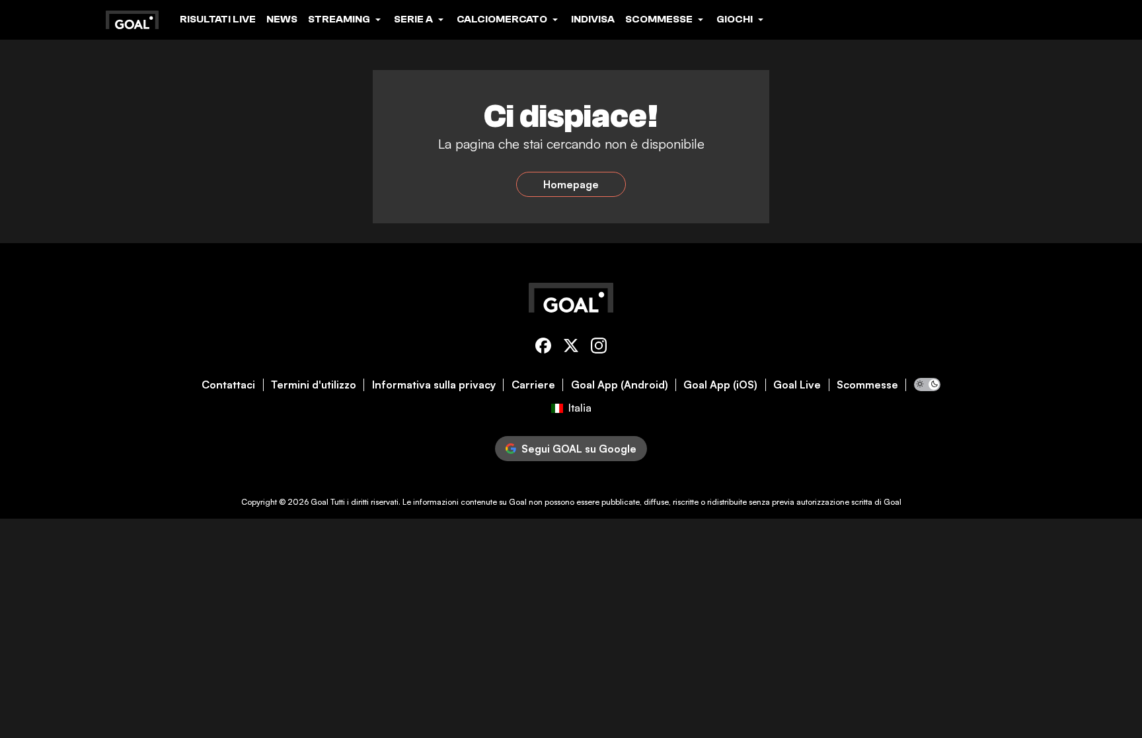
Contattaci (228, 385)
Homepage (571, 184)
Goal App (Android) (619, 385)
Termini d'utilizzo (313, 385)
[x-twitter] (571, 348)
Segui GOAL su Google (578, 448)
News (281, 19)
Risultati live (218, 19)
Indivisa (593, 19)
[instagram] (598, 348)
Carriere (533, 385)
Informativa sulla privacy (434, 385)
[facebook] (543, 348)
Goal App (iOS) (720, 385)
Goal (319, 502)
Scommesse (867, 385)
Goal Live (797, 385)
